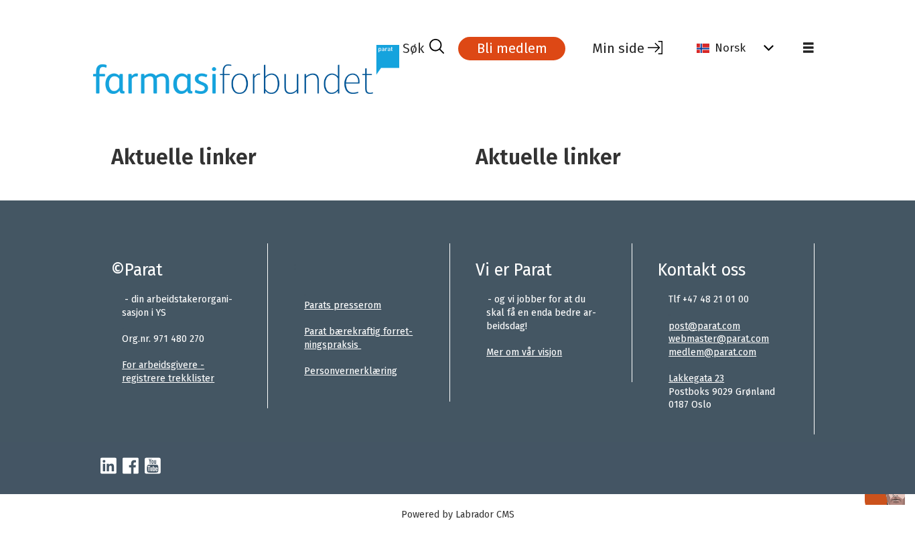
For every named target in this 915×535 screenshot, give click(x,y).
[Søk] (423, 48)
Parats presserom (342, 305)
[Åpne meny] (808, 48)
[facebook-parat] (131, 466)
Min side (618, 48)
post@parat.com (704, 326)
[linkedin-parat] (108, 466)
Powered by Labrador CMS (457, 514)
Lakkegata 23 (696, 378)
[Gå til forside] (246, 69)
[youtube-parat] (153, 466)
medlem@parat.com (712, 352)
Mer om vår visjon (524, 352)
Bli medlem (512, 48)
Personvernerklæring (350, 371)
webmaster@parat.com (718, 339)
